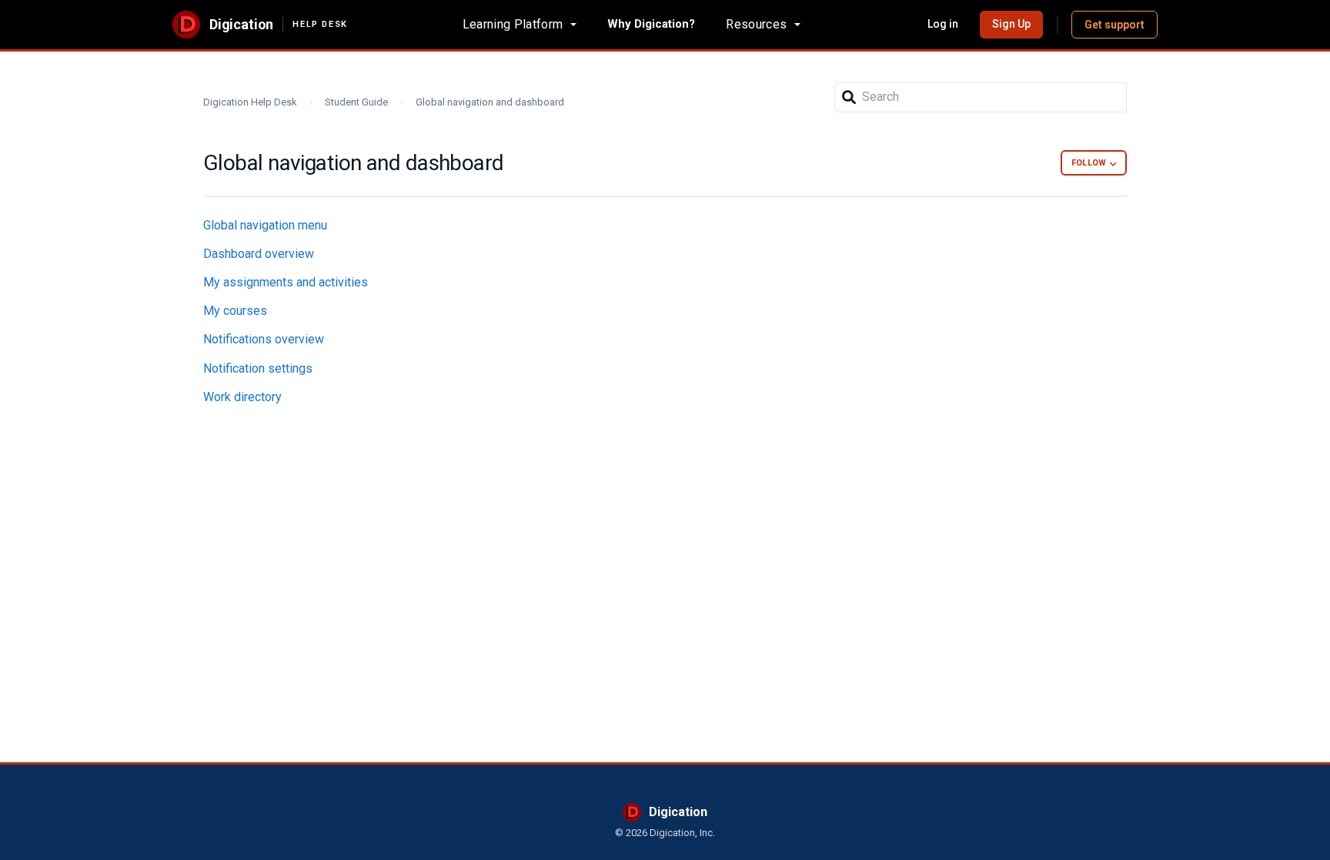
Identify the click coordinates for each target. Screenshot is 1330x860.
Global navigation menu (265, 225)
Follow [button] (1088, 163)
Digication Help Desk (250, 102)
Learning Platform (513, 24)
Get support (1114, 24)
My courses (235, 310)
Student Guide (356, 102)
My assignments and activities (285, 282)
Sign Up (1011, 24)
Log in (942, 24)
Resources (756, 24)
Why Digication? (651, 24)
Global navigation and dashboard (490, 102)
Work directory (242, 397)
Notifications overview (263, 339)
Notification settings (257, 368)
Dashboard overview (258, 253)
